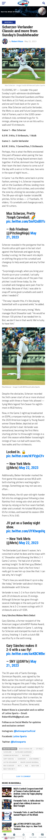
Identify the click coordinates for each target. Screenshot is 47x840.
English (11, 838)
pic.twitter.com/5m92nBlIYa (25, 221)
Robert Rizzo (17, 41)
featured (25, 755)
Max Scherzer (8, 765)
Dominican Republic (11, 755)
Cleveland (7, 752)
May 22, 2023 (28, 468)
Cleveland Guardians (23, 752)
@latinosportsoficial (24, 731)
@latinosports (18, 742)
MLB (26, 765)
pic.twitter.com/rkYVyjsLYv (25, 456)
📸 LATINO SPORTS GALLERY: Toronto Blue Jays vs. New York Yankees (28, 826)
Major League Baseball (29, 762)
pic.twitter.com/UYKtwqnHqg (26, 531)
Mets (20, 765)
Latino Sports (20, 736)
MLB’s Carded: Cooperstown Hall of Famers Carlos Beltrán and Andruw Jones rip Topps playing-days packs (28, 792)
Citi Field (39, 748)
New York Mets (9, 769)
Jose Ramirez (34, 759)
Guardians (22, 759)
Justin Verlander (10, 762)
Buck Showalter (25, 748)
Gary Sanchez (8, 759)
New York (35, 765)
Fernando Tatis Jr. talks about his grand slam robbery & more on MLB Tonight (29, 803)
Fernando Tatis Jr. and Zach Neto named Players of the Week (28, 813)
